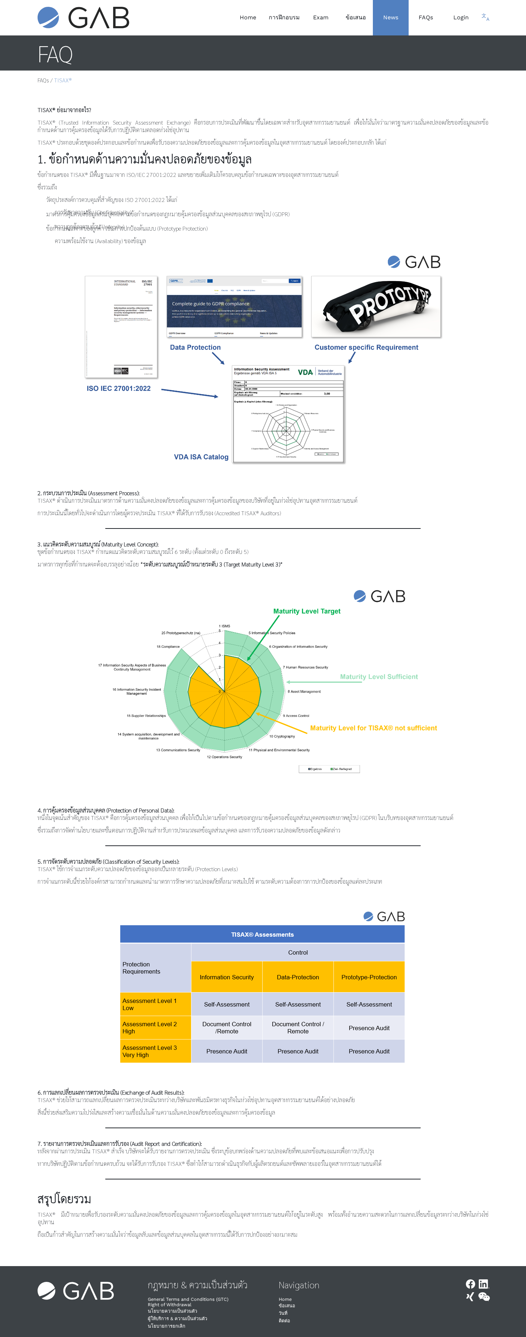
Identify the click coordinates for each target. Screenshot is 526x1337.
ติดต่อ (284, 1320)
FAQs (43, 80)
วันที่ (283, 1313)
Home (285, 1299)
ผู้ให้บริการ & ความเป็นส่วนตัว (177, 1318)
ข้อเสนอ (287, 1305)
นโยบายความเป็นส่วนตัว (172, 1311)
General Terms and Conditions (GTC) (188, 1299)
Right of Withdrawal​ (169, 1304)
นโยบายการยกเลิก (166, 1326)
